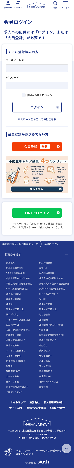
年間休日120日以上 (48, 381)
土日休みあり (12, 376)
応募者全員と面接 (14, 267)
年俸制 (9, 304)
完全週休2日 (45, 376)
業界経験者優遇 (46, 273)
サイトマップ (18, 402)
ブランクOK (45, 365)
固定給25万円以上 (15, 309)
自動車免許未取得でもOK (51, 334)
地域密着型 (44, 314)
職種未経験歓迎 (13, 298)
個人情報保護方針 (53, 402)
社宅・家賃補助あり (16, 340)
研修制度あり (12, 345)
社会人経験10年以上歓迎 (18, 278)
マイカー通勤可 (13, 355)
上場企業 (43, 319)
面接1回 (43, 267)
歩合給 (42, 298)
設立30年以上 (12, 324)
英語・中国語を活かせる (18, 329)
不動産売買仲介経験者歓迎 (19, 283)
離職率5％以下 (13, 371)
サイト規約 (15, 408)
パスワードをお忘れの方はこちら (37, 119)
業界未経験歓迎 (13, 293)
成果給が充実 (45, 304)
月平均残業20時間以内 (17, 386)
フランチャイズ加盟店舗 (18, 319)
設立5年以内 (12, 314)
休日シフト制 (12, 381)
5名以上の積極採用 (15, 273)
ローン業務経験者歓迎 (16, 288)
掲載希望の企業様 (36, 408)
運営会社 (34, 402)
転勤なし (43, 345)
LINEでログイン (37, 213)
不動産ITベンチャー (15, 391)
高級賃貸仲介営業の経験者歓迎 (54, 283)
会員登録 (36, 146)
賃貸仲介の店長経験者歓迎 (52, 288)
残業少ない (44, 350)
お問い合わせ (57, 408)
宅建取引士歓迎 (13, 334)
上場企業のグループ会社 (51, 324)
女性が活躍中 (45, 355)
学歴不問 (43, 329)
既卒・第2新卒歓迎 (48, 293)
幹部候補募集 (45, 262)
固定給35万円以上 (48, 309)
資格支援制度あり (47, 340)
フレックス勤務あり (16, 350)
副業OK (9, 365)
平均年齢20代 (45, 371)
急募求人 (10, 262)
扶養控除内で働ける (16, 360)
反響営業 (43, 386)
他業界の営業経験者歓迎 (51, 278)
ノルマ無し (44, 360)
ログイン (37, 107)
